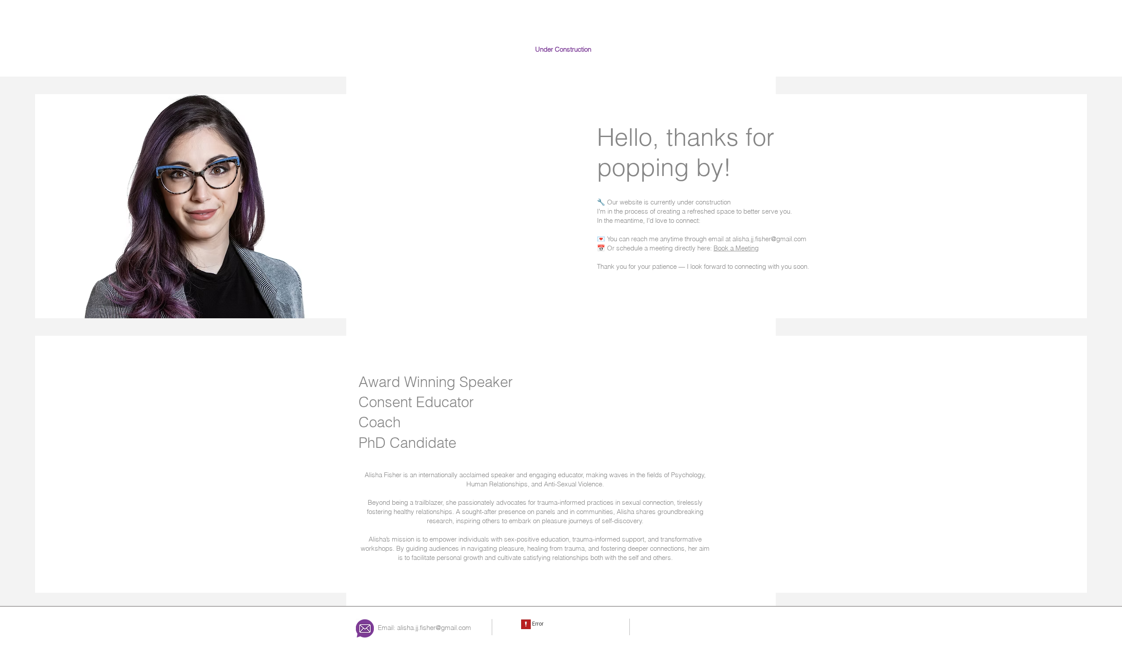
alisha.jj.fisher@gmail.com (434, 627)
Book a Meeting (736, 248)
